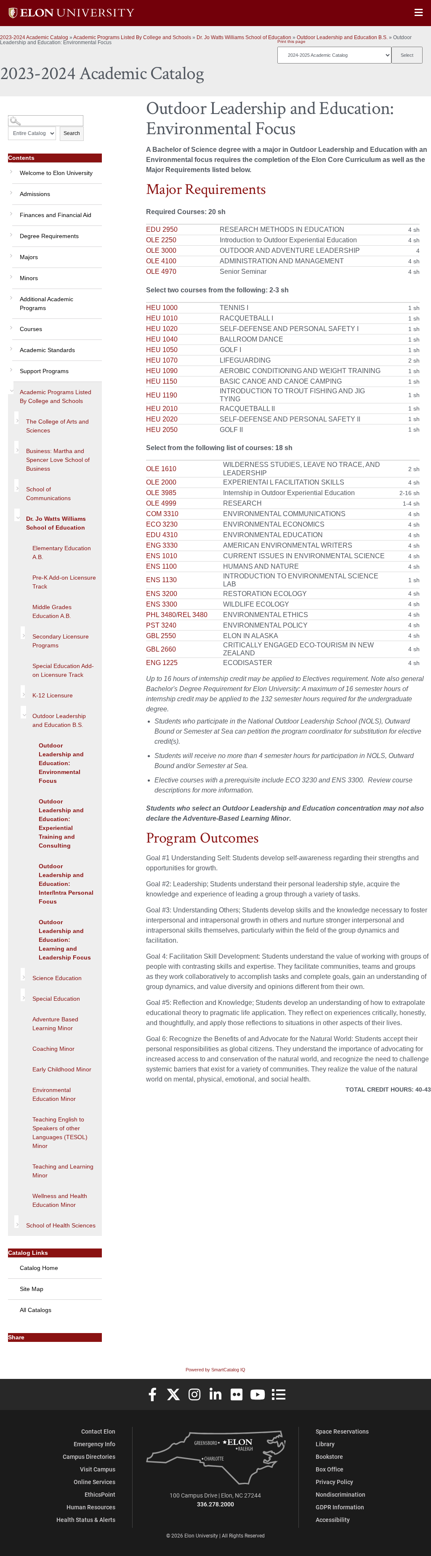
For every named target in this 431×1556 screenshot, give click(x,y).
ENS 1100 (161, 566)
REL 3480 (193, 614)
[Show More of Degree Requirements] (10, 231)
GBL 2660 (161, 649)
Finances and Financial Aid (55, 215)
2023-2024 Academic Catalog (34, 37)
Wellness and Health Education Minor (59, 1200)
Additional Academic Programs (46, 303)
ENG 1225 (162, 662)
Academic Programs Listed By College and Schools (132, 37)
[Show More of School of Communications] (16, 485)
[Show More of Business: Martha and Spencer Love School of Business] (16, 447)
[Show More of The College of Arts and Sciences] (16, 417)
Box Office (329, 1469)
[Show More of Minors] (10, 274)
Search (72, 133)
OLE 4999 (161, 503)
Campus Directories (89, 1457)
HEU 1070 (162, 360)
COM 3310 (162, 513)
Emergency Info (94, 1444)
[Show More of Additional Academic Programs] (10, 295)
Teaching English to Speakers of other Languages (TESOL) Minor (60, 1132)
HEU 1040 (162, 339)
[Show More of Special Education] (23, 995)
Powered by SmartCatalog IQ (215, 1369)
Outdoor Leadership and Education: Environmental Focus (61, 763)
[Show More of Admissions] (10, 189)
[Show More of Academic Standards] (10, 345)
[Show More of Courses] (10, 324)
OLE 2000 (161, 482)
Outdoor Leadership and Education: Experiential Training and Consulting (61, 823)
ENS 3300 (161, 604)
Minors (29, 278)
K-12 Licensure (52, 695)
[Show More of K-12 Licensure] (23, 691)
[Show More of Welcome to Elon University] (10, 168)
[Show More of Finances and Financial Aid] (10, 210)
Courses (31, 329)
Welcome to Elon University (56, 173)
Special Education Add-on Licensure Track (63, 670)
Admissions (35, 194)
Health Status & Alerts (85, 1520)
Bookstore (329, 1457)
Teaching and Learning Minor (62, 1171)
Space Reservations (342, 1431)
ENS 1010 (161, 555)
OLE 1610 (161, 468)
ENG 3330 (162, 545)
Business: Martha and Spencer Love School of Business (58, 460)
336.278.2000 (215, 1504)
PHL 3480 (161, 614)
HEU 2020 (162, 419)
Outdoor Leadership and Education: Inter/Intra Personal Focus (66, 884)
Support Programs (44, 371)
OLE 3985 (161, 492)
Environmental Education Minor (54, 1094)
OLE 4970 (161, 271)
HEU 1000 (162, 307)
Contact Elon (98, 1431)
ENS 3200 (161, 593)
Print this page (291, 41)
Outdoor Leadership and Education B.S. (342, 37)
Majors (29, 257)
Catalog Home (39, 1267)
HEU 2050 (162, 429)
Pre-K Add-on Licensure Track (64, 582)
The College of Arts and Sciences (57, 426)
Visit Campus (97, 1469)
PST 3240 (161, 625)
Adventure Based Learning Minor (55, 1023)
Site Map (31, 1289)
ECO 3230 (162, 524)
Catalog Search (24, 117)
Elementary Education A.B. (61, 552)
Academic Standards (47, 350)
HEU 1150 (161, 381)
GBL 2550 (161, 635)
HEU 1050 (162, 349)
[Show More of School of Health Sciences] (16, 1221)
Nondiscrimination (340, 1494)
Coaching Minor (53, 1048)
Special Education (56, 998)
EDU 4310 (162, 534)
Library (325, 1444)
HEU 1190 (161, 395)
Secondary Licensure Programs (60, 641)
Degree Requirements (49, 236)
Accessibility (333, 1520)
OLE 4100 (161, 261)
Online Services (94, 1482)
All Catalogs (35, 1310)
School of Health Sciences (61, 1225)
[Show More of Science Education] (23, 974)
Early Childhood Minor (61, 1069)
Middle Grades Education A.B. (52, 611)
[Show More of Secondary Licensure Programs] (23, 632)
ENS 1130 (161, 579)
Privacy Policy (334, 1482)
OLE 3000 (161, 250)
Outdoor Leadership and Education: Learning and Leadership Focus (65, 940)
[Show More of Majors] (10, 253)
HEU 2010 (162, 408)
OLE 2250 (161, 240)
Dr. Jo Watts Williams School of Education (244, 37)
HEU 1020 (162, 328)
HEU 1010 (162, 318)
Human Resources (91, 1507)
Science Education (57, 978)
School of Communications (48, 493)
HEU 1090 (162, 370)
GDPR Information (340, 1507)
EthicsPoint (100, 1494)
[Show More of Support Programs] (10, 367)
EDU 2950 (162, 229)
